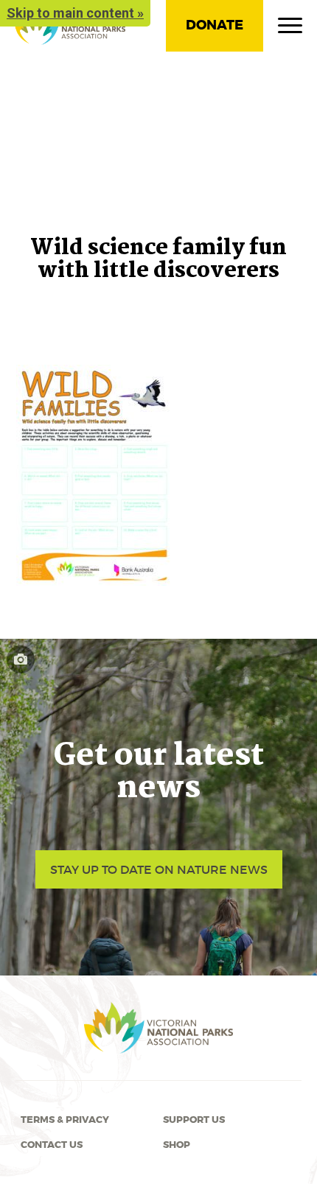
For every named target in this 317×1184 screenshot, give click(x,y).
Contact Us (52, 1145)
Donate (214, 25)
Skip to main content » (75, 13)
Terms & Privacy (65, 1120)
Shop (176, 1145)
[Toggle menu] (290, 29)
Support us (194, 1120)
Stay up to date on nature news (159, 869)
